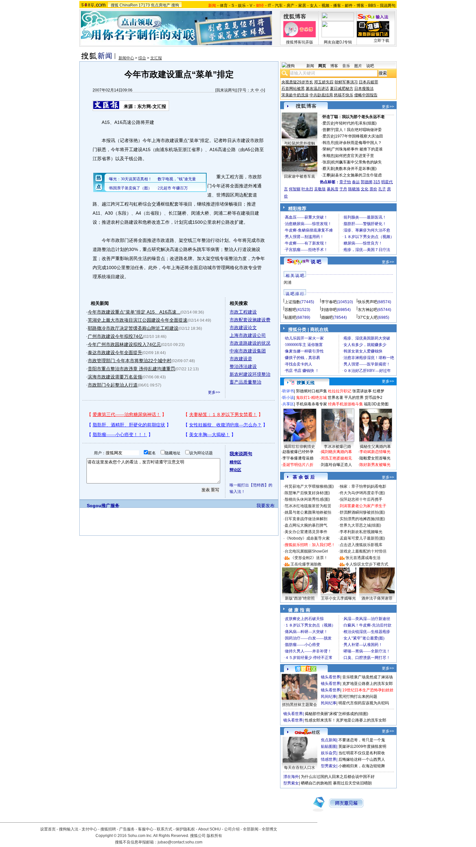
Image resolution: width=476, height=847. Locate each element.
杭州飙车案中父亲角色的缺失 (356, 162)
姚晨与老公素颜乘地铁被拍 (308, 512)
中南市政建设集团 (248, 350)
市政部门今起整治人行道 (113, 385)
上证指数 (292, 302)
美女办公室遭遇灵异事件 (306, 532)
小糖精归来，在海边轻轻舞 (361, 766)
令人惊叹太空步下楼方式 (367, 564)
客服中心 (145, 829)
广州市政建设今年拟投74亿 (115, 336)
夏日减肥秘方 (341, 88)
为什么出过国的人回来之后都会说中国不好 (338, 776)
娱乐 (242, 5)
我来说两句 (226, 90)
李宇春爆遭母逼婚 (297, 458)
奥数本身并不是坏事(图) (356, 168)
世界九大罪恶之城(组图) (360, 525)
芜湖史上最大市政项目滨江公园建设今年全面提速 (137, 320)
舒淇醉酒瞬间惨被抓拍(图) (362, 512)
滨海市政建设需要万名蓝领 (115, 376)
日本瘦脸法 (364, 88)
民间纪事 (328, 696)
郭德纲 (366, 182)
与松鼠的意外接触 (299, 143)
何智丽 (294, 189)
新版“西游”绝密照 (300, 598)
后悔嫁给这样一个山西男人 (361, 759)
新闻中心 (126, 58)
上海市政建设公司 (248, 335)
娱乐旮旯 (328, 753)
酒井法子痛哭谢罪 (376, 598)
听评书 (288, 391)
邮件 (349, 5)
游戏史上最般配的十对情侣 (363, 551)
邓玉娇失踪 (324, 82)
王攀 (326, 175)
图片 (358, 66)
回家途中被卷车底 (299, 176)
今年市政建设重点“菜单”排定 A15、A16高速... (134, 312)
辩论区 (235, 470)
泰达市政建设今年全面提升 (115, 352)
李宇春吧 (329, 302)
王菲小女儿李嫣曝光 (338, 598)
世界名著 (335, 397)
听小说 (288, 397)
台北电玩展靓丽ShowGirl (306, 551)
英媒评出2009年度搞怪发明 (362, 746)
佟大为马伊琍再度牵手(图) (362, 493)
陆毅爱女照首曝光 (375, 458)
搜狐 (115, 5)
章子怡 (345, 182)
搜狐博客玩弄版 (299, 42)
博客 (360, 5)
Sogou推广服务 (103, 505)
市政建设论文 (243, 327)
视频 (325, 5)
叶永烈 (307, 189)
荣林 (326, 149)
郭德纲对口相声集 (311, 391)
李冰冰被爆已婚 (337, 446)
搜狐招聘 (108, 829)
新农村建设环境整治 (250, 374)
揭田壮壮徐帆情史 (299, 446)
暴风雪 (332, 189)
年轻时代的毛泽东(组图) (356, 123)
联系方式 (164, 829)
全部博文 (269, 829)
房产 (290, 5)
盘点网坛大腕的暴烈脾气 (306, 525)
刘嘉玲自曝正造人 (336, 464)
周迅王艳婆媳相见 (336, 458)
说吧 (370, 66)
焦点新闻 (328, 740)
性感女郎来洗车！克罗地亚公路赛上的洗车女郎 (345, 720)
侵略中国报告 (366, 95)
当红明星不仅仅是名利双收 (361, 753)
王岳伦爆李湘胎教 (306, 564)
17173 (144, 5)
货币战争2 (373, 397)
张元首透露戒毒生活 (363, 557)
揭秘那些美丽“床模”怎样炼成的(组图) (336, 713)
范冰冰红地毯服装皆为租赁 (308, 506)
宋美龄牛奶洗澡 (295, 95)
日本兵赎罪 (368, 82)
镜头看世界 (330, 677)
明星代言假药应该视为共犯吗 (363, 703)
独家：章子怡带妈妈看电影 (363, 486)
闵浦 (287, 282)
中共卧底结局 (321, 95)
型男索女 (328, 766)
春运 (356, 182)
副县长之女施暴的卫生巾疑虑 (356, 175)
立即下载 (381, 40)
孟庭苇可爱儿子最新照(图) (362, 538)
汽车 (279, 5)
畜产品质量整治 (245, 382)
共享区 (288, 404)
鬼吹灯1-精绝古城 (311, 397)
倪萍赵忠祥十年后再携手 (361, 499)
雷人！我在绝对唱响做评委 (358, 129)
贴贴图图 (328, 746)
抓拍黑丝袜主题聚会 (299, 704)
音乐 (346, 66)
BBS (372, 5)
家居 (302, 5)
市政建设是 (241, 358)
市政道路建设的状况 (250, 343)
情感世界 (328, 759)
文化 (364, 189)
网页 (322, 66)
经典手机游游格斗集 (345, 404)
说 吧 (316, 261)
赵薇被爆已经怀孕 (297, 451)
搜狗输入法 (68, 829)
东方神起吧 (367, 309)
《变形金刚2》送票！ (309, 557)
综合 (142, 58)
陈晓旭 (354, 189)
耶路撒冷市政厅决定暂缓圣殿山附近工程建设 (133, 328)
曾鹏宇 (328, 129)
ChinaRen (128, 5)
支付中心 (89, 829)
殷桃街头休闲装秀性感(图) (307, 499)
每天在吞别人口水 (299, 767)
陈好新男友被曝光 (375, 464)
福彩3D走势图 (376, 404)
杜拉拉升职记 (339, 391)
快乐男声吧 (367, 302)
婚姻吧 (327, 317)
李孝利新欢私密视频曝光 (361, 532)
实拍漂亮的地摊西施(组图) (362, 519)
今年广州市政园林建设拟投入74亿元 (124, 344)
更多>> (214, 392)
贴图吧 (290, 317)
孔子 (382, 189)
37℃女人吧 (368, 317)
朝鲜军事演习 (346, 82)
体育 (224, 5)
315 (376, 182)
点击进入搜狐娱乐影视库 (361, 545)
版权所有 (214, 835)
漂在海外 (291, 776)
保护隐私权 (185, 829)
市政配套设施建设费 (250, 319)
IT (269, 5)
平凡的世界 (354, 397)
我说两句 (387, 5)
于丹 (343, 189)
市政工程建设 (243, 312)
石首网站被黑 (293, 88)
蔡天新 (328, 168)
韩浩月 (328, 142)
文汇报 (156, 58)
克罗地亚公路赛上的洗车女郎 (367, 683)
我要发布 (265, 505)
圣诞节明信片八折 (297, 464)
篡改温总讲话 (317, 88)
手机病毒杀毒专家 (311, 404)
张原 (326, 162)
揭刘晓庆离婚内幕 (336, 451)
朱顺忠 (328, 155)
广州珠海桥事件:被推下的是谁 (357, 149)
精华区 (235, 462)
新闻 (310, 66)
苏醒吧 (290, 309)
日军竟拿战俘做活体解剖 (306, 519)
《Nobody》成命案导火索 (307, 538)
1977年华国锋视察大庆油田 (359, 136)
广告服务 (127, 829)
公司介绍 (232, 829)
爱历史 (328, 123)
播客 (337, 5)
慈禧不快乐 (343, 95)
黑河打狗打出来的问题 (357, 696)
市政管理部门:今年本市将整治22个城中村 (129, 360)
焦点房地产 (160, 5)
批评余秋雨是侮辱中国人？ (358, 142)
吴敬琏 (320, 189)
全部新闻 (250, 829)
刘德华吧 (329, 309)
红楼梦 (378, 391)
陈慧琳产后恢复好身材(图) (307, 493)
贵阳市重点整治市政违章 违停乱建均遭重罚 (131, 368)
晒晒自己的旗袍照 (316, 783)
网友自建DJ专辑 (338, 42)
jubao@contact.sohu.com (180, 842)
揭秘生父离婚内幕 (375, 446)
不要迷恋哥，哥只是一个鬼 (361, 740)
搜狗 (175, 5)
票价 (373, 189)
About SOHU (209, 829)
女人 (314, 5)
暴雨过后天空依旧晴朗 (352, 783)
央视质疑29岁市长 (297, 82)
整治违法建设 (243, 366)
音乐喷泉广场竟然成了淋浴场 (367, 677)
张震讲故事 (362, 391)
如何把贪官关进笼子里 (354, 155)
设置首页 (48, 829)
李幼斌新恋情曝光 (375, 451)
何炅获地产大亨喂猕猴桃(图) (309, 486)
